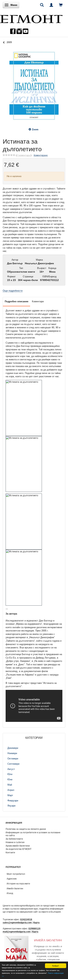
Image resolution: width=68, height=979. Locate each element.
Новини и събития (15, 842)
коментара (23, 155)
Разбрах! (55, 965)
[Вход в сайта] (51, 5)
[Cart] (60, 5)
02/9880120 (34, 928)
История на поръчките (18, 883)
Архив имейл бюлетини (18, 846)
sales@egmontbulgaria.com (17, 922)
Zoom (35, 129)
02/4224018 (26, 919)
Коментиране (41, 155)
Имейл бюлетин (15, 888)
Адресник (12, 878)
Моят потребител (16, 874)
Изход (10, 893)
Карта (36, 922)
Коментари (38, 301)
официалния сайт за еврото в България (40, 912)
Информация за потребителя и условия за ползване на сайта (33, 834)
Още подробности (12, 290)
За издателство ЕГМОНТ (18, 849)
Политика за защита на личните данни (26, 829)
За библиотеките (14, 839)
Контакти (10, 852)
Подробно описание (16, 301)
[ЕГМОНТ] (31, 18)
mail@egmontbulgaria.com (16, 931)
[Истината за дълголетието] (34, 85)
